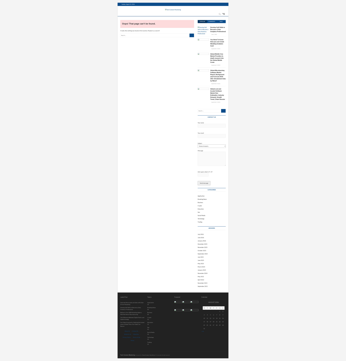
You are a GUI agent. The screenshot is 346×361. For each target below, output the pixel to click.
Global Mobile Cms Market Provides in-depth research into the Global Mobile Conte (217, 58)
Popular (202, 21)
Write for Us (127, 334)
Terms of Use (136, 337)
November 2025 (202, 247)
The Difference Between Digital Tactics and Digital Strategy (132, 318)
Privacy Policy (127, 337)
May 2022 (201, 276)
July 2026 (201, 234)
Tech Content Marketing (127, 355)
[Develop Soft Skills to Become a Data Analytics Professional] (203, 27)
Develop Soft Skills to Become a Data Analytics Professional (218, 29)
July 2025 (201, 257)
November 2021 (202, 283)
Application (201, 196)
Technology (201, 218)
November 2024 (202, 273)
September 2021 (203, 286)
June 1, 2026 (214, 34)
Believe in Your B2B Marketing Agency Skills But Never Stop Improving (131, 313)
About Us (127, 331)
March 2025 (201, 267)
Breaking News (202, 199)
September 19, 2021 (215, 48)
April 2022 (201, 280)
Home (132, 340)
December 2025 (202, 244)
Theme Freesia (145, 355)
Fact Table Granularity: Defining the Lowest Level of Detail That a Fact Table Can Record (132, 324)
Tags (221, 21)
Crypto (200, 205)
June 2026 (201, 237)
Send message (204, 183)
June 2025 (201, 260)
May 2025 (201, 263)
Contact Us (135, 331)
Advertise (136, 334)
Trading (200, 222)
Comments (211, 21)
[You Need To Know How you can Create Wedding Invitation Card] (203, 39)
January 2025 (202, 270)
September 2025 (203, 254)
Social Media (201, 215)
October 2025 (202, 250)
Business (200, 202)
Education (201, 209)
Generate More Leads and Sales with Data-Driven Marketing (132, 303)
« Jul (202, 331)
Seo (199, 212)
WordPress (152, 355)
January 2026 (202, 241)
